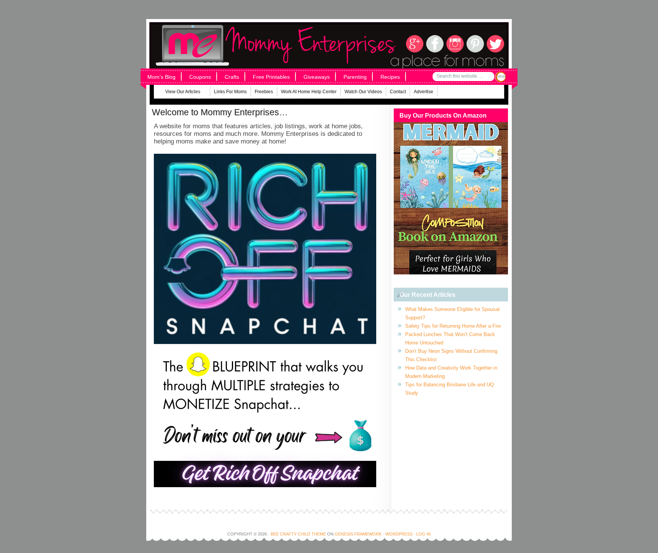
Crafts (232, 77)
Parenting (355, 77)
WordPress (398, 534)
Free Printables (271, 77)
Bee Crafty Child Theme (298, 534)
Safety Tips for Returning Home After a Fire (453, 326)
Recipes (390, 77)
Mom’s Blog (161, 77)
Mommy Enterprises (252, 34)
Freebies (264, 91)
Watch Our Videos (363, 91)
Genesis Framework (358, 534)
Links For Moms (230, 91)
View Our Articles (178, 92)
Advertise (423, 91)
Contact (398, 91)
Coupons (200, 77)
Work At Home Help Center (309, 91)
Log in (423, 534)
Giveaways (316, 77)
